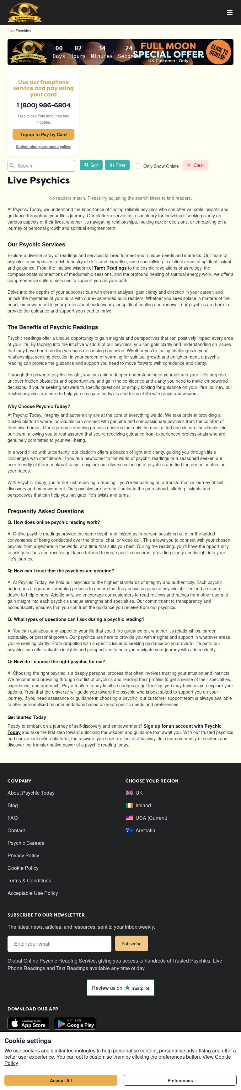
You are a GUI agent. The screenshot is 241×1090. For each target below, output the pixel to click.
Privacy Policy (23, 855)
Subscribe (132, 943)
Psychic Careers (26, 842)
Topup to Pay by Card (43, 134)
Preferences (180, 1080)
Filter (120, 165)
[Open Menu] (229, 12)
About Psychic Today (31, 792)
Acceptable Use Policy (33, 892)
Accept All (61, 1080)
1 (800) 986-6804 (43, 105)
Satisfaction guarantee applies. (43, 146)
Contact (16, 830)
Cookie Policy (23, 867)
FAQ (13, 817)
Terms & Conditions (29, 880)
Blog (13, 805)
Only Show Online (161, 166)
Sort (94, 165)
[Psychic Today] (25, 13)
